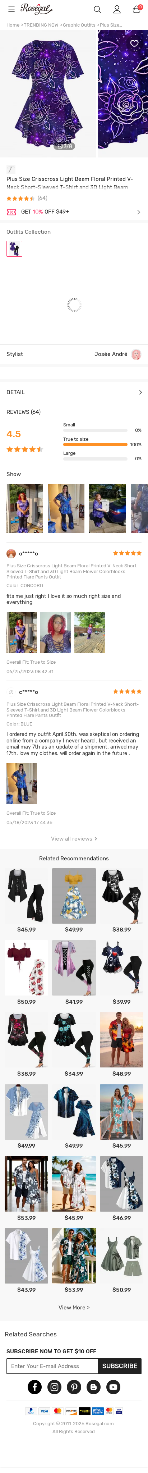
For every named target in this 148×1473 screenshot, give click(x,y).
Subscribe (120, 1365)
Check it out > (81, 212)
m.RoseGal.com (41, 9)
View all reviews (71, 839)
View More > (74, 1307)
